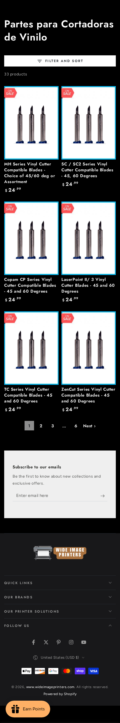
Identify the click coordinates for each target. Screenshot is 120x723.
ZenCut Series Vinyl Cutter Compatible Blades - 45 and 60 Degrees (88, 395)
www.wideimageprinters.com (50, 687)
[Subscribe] (103, 496)
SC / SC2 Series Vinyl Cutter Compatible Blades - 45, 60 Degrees (87, 170)
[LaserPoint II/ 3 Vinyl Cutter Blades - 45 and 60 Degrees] (88, 238)
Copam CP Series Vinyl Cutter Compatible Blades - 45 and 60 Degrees (30, 285)
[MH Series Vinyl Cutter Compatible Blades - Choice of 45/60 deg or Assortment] (31, 123)
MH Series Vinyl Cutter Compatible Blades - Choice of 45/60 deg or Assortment (29, 173)
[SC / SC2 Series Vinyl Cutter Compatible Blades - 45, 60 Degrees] (88, 123)
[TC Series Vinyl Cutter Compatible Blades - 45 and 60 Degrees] (31, 348)
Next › (89, 426)
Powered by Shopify (60, 694)
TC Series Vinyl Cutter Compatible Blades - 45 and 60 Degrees (28, 395)
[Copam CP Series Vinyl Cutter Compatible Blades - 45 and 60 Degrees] (31, 238)
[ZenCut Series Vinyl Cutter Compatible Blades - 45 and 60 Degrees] (88, 348)
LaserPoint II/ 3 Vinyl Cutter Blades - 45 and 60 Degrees (88, 285)
